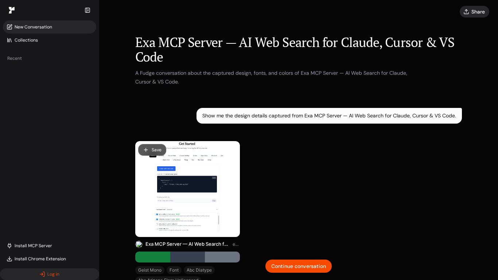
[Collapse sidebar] (87, 10)
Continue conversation (298, 266)
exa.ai (236, 244)
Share (478, 11)
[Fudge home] (11, 10)
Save (157, 150)
